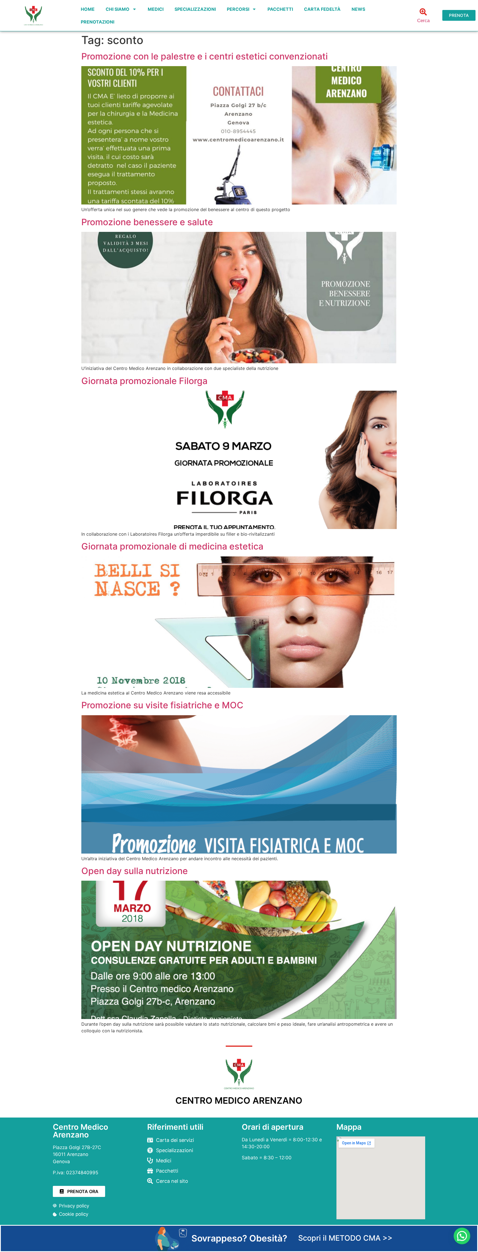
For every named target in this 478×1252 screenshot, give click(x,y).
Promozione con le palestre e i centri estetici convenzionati (204, 56)
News (358, 9)
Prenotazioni (97, 22)
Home (88, 9)
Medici (155, 9)
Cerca (423, 20)
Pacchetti (280, 9)
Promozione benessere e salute (147, 222)
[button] (462, 1236)
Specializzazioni (195, 9)
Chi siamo (117, 9)
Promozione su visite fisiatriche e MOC (162, 705)
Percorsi (238, 9)
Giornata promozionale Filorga (144, 380)
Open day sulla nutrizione (134, 870)
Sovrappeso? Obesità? (239, 1238)
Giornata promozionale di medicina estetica (172, 546)
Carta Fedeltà (322, 9)
